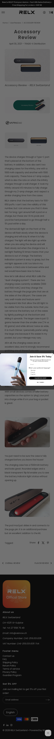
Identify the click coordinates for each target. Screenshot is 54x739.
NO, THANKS (40, 382)
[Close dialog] (52, 355)
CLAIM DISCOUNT (41, 378)
